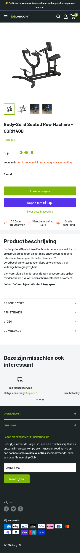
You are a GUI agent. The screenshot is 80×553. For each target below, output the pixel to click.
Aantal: (8, 174)
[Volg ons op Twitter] (13, 508)
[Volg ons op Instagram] (20, 508)
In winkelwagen (40, 191)
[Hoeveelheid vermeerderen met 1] (42, 174)
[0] (73, 16)
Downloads (12, 330)
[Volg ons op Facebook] (6, 508)
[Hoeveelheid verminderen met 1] (22, 174)
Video (8, 321)
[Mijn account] (66, 17)
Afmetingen (13, 312)
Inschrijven (16, 479)
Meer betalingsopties (40, 211)
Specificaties (14, 303)
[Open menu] (5, 16)
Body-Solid (11, 139)
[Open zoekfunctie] (58, 17)
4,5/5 (43, 224)
